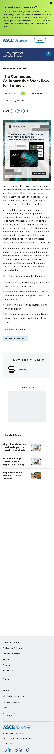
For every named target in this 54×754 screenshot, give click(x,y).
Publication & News (12, 648)
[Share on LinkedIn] (25, 111)
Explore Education (11, 653)
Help (5, 707)
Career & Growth (11, 642)
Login (40, 40)
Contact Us (8, 743)
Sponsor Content (15, 338)
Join (4, 685)
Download (8, 329)
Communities (9, 665)
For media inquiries (11, 702)
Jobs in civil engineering (13, 696)
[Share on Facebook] (13, 111)
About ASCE (9, 670)
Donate (6, 679)
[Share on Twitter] (19, 111)
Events (6, 659)
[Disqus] (27, 523)
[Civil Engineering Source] (13, 54)
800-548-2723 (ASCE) (13, 733)
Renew (6, 690)
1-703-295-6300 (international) (18, 738)
